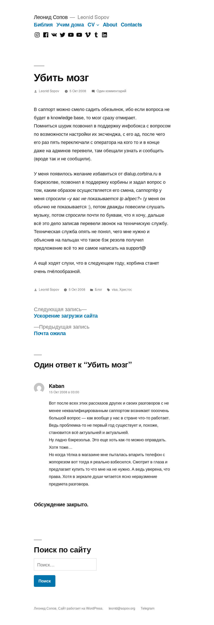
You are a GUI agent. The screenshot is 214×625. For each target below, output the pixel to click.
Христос (125, 289)
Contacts (131, 24)
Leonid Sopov (49, 90)
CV (91, 24)
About (110, 24)
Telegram (147, 608)
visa (115, 289)
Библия (43, 24)
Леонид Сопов (51, 16)
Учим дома (70, 24)
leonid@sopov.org (122, 608)
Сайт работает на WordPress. (81, 608)
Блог (98, 289)
